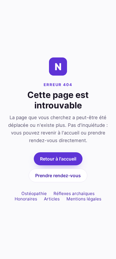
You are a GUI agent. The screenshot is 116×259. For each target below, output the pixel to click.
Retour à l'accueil (58, 159)
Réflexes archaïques (74, 193)
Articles (52, 199)
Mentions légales (83, 199)
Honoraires (26, 199)
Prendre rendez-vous (58, 175)
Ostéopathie (34, 193)
